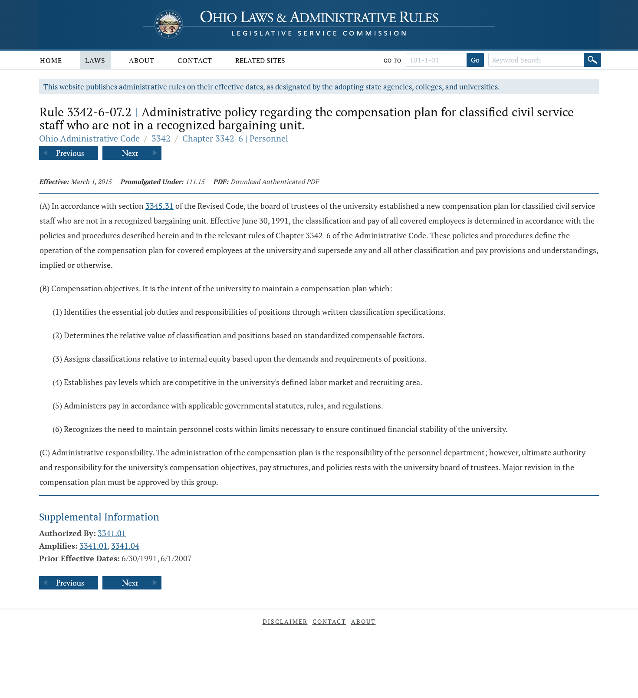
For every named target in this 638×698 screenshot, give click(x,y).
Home (51, 60)
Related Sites (260, 60)
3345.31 (159, 206)
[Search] (592, 60)
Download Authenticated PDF (274, 181)
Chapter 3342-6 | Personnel (235, 138)
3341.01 (112, 533)
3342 (161, 138)
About (142, 60)
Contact (195, 60)
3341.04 (125, 545)
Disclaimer (285, 621)
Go (475, 60)
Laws (95, 60)
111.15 (194, 181)
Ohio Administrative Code (89, 138)
